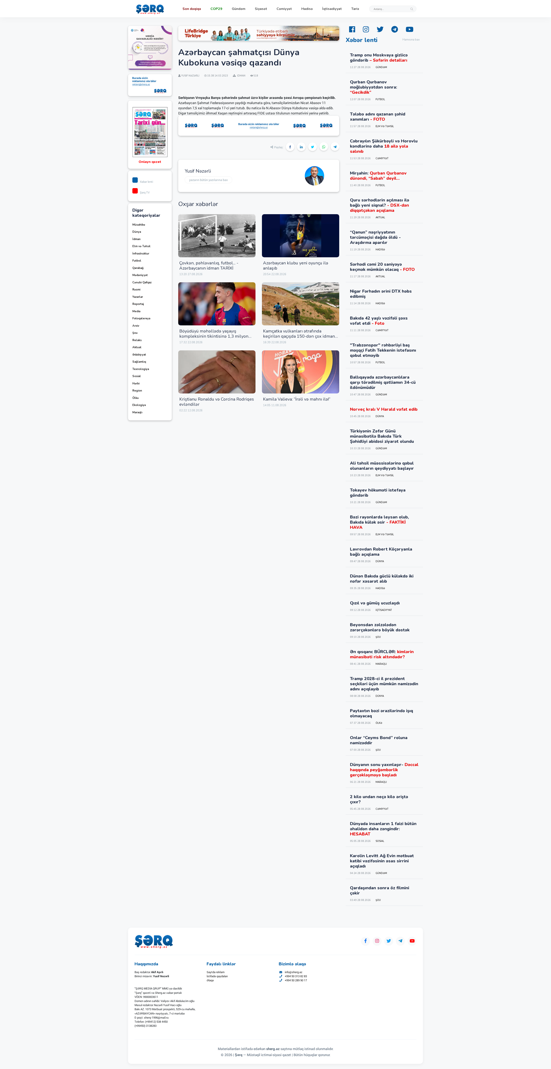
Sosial (136, 376)
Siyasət (261, 8)
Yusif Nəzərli (198, 171)
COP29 (216, 8)
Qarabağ (138, 268)
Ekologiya (139, 405)
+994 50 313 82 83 (296, 976)
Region (137, 391)
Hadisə (307, 8)
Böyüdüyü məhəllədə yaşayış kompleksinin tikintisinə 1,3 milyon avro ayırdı (213, 336)
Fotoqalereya (141, 318)
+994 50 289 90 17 (296, 980)
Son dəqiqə (192, 8)
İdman (136, 239)
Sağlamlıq (139, 362)
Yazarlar (137, 297)
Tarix (355, 8)
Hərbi (135, 383)
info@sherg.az (293, 972)
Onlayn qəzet (150, 161)
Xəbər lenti (146, 182)
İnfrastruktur (140, 254)
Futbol (136, 261)
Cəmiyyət (284, 8)
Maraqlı (137, 412)
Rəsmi (136, 290)
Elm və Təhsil (141, 246)
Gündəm (238, 8)
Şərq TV (145, 192)
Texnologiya (140, 369)
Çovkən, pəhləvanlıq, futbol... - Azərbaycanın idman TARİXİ (208, 265)
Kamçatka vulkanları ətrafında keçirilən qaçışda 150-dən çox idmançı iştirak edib (300, 336)
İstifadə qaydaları (217, 976)
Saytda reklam (215, 972)
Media (136, 311)
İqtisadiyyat (332, 8)
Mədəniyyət (140, 275)
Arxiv (135, 326)
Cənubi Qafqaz (142, 282)
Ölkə (135, 398)
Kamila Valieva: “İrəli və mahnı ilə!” (296, 399)
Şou (135, 333)
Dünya (136, 232)
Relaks (137, 340)
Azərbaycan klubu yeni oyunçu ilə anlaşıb (295, 265)
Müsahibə (138, 225)
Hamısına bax (411, 40)
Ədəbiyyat (139, 355)
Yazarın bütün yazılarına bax (208, 180)
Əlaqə (210, 980)
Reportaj (138, 304)
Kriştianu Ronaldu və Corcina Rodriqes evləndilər (216, 401)
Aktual (136, 347)
